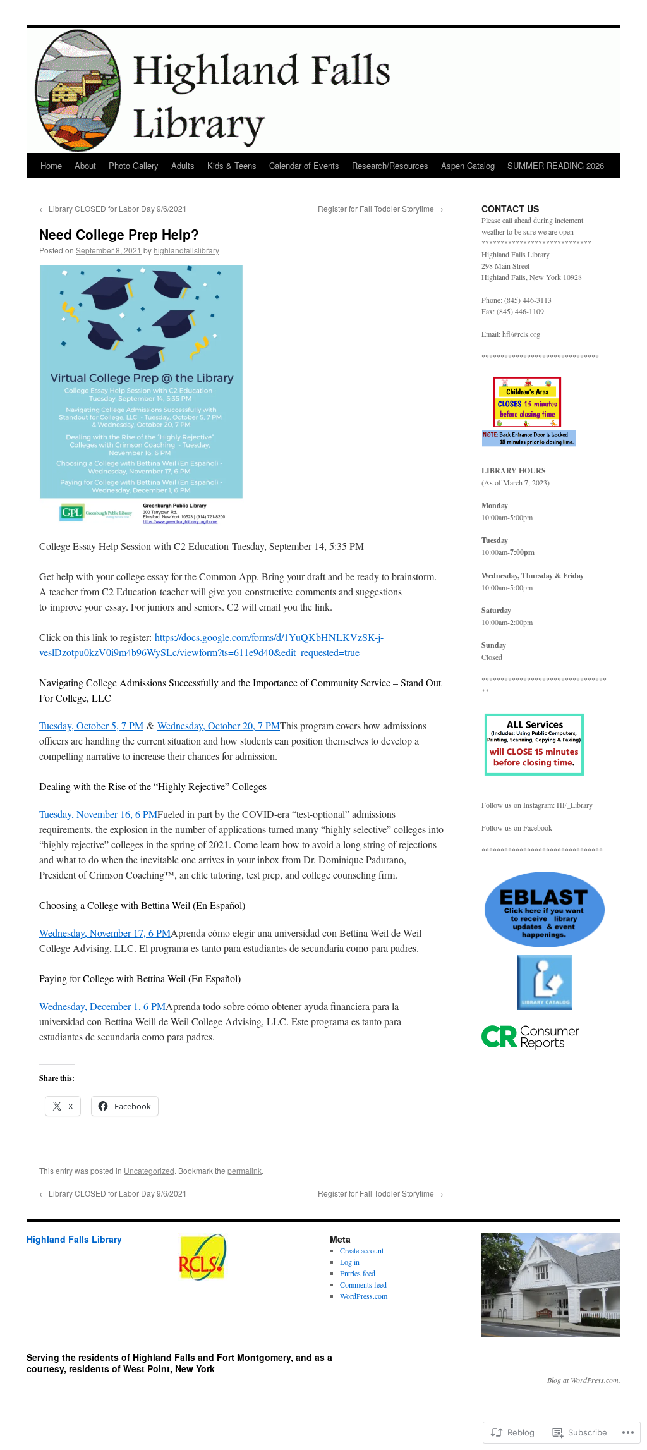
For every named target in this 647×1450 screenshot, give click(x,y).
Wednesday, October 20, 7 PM (218, 725)
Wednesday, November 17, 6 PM (105, 932)
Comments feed (363, 1284)
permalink (244, 1170)
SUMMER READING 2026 (555, 165)
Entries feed (357, 1273)
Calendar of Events (304, 165)
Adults (183, 165)
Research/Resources (390, 165)
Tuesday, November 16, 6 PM (98, 813)
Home (51, 165)
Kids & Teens (232, 165)
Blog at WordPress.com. (583, 1380)
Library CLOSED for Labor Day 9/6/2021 (113, 208)
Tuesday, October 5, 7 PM (91, 725)
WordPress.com (363, 1296)
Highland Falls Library (74, 1239)
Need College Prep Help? (119, 233)
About (85, 165)
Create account (362, 1250)
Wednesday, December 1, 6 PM (102, 1006)
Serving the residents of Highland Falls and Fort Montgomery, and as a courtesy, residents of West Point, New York (179, 1363)
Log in (350, 1262)
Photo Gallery (134, 165)
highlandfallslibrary (186, 250)
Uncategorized (149, 1170)
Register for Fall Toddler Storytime (381, 208)
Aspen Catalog (468, 165)
